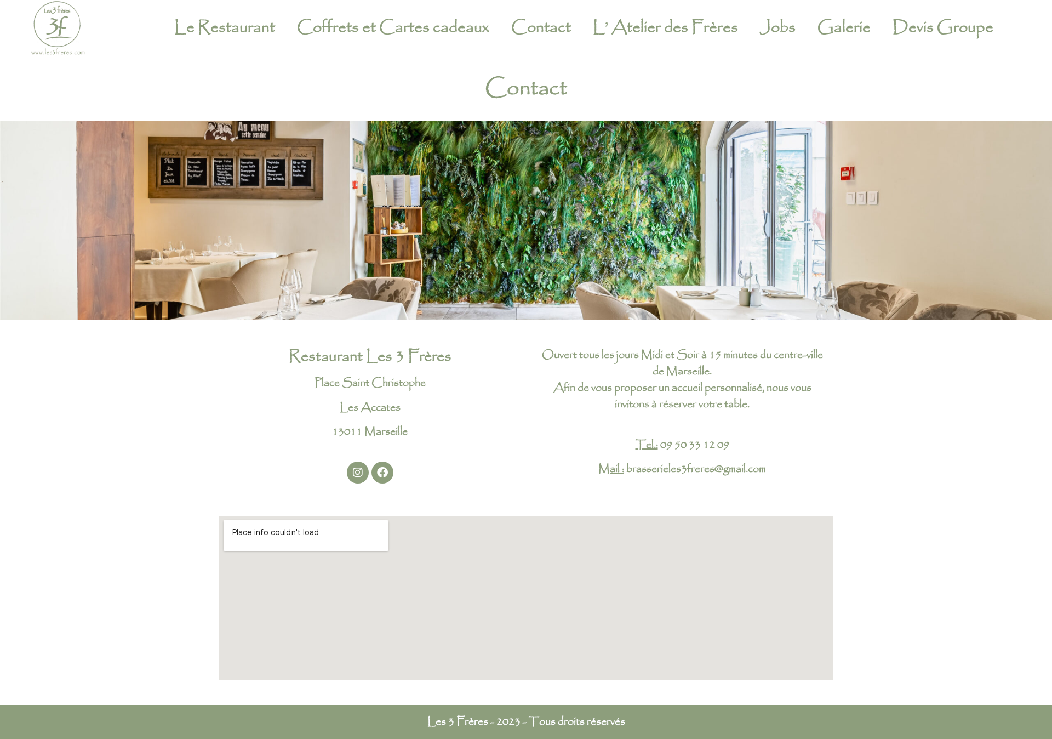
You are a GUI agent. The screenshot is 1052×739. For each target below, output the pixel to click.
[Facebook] (382, 473)
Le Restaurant (224, 27)
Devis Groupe (943, 27)
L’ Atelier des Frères (665, 27)
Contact (541, 27)
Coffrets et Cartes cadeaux (393, 27)
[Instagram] (358, 473)
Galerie (844, 27)
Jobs (778, 27)
